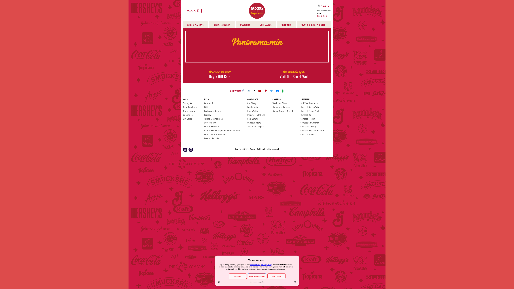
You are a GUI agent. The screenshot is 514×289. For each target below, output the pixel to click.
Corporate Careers (281, 107)
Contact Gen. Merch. (310, 122)
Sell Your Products (309, 103)
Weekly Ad (191, 10)
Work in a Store (280, 103)
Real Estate (252, 118)
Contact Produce (308, 134)
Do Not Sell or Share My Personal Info (222, 130)
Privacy (207, 115)
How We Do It (253, 111)
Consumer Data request (215, 134)
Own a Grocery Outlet (283, 111)
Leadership (252, 107)
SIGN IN (325, 6)
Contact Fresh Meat (310, 111)
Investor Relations (256, 115)
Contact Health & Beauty (312, 130)
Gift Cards (266, 24)
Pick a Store (322, 16)
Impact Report (254, 122)
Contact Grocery (308, 126)
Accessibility (210, 122)
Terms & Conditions (213, 118)
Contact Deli (306, 115)
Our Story (251, 103)
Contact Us (209, 103)
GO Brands (188, 115)
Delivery (245, 24)
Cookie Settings (211, 126)
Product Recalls (211, 138)
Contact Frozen (308, 118)
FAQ (206, 107)
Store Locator (189, 111)
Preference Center (213, 111)
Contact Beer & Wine (310, 107)
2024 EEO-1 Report (255, 126)
